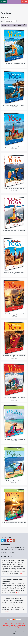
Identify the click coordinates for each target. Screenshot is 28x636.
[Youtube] (11, 540)
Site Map (17, 627)
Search (10, 627)
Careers (6, 623)
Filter (2, 17)
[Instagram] (14, 540)
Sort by (3, 21)
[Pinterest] (8, 540)
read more (22, 573)
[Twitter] (2, 540)
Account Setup (21, 625)
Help (12, 623)
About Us (13, 625)
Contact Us (6, 625)
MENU (4, 1)
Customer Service (19, 623)
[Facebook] (5, 540)
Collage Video (11, 631)
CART (25, 1)
